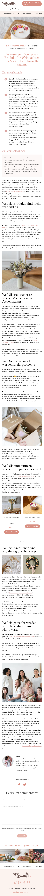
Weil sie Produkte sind (17, 158)
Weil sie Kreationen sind (21, 169)
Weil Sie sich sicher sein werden (20, 161)
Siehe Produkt (11, 532)
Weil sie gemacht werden (21, 172)
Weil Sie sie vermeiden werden (22, 164)
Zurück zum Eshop (21, 892)
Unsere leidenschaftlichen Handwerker (21, 636)
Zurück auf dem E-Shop (31, 3)
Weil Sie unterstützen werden (21, 167)
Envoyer (22, 836)
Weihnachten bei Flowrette (15, 191)
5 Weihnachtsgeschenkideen (32, 746)
